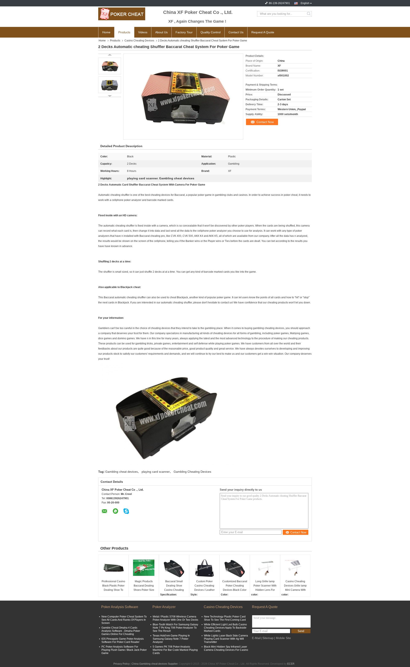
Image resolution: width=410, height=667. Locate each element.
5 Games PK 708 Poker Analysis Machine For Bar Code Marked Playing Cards (175, 650)
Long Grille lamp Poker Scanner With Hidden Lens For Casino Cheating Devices (265, 586)
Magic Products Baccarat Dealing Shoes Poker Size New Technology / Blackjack (143, 586)
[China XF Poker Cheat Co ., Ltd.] (121, 13)
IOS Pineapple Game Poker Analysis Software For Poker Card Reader (122, 640)
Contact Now (265, 122)
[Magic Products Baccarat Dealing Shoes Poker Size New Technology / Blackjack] (144, 567)
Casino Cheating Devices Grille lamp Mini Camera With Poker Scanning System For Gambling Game (295, 586)
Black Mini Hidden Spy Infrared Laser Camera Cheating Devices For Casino (226, 648)
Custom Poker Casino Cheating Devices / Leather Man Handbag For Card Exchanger (204, 586)
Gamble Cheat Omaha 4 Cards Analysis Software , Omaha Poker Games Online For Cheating (120, 631)
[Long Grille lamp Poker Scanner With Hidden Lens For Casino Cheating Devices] (265, 567)
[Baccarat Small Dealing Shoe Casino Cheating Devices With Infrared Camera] (174, 567)
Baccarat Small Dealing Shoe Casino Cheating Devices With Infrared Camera (174, 586)
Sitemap (268, 638)
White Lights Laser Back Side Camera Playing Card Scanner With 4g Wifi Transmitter (226, 639)
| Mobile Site (282, 638)
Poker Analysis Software (119, 607)
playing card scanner (156, 471)
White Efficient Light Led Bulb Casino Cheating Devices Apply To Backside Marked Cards (225, 627)
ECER (290, 663)
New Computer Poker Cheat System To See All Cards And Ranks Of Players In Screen (124, 620)
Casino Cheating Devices (139, 40)
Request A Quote (262, 32)
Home (106, 32)
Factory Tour (184, 32)
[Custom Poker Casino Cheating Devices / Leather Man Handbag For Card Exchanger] (204, 567)
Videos (142, 32)
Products (124, 32)
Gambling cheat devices (121, 471)
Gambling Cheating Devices (192, 471)
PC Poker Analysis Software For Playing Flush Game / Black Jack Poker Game (124, 650)
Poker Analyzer (164, 607)
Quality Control (211, 32)
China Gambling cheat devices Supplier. (155, 663)
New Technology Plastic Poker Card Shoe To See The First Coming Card (225, 618)
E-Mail (256, 638)
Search (309, 14)
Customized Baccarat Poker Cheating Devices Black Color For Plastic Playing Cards (234, 586)
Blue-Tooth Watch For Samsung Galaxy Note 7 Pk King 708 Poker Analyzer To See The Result (175, 627)
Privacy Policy (121, 663)
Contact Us (235, 32)
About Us (161, 32)
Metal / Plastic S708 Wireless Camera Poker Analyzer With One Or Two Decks (175, 618)
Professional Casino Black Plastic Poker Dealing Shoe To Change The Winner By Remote (113, 586)
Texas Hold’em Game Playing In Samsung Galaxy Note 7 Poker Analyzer (171, 639)
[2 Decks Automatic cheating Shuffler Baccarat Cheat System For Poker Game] (109, 66)
